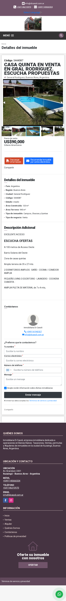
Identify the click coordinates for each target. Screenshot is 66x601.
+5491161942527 (34, 331)
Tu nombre (9, 346)
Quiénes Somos (12, 528)
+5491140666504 (45, 7)
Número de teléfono (14, 365)
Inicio (4, 44)
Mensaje (8, 374)
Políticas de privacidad (15, 536)
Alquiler (8, 524)
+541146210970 (24, 7)
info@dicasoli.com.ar (34, 334)
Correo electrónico (13, 356)
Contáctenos (11, 532)
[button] (61, 81)
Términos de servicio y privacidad (43, 401)
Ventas (8, 520)
